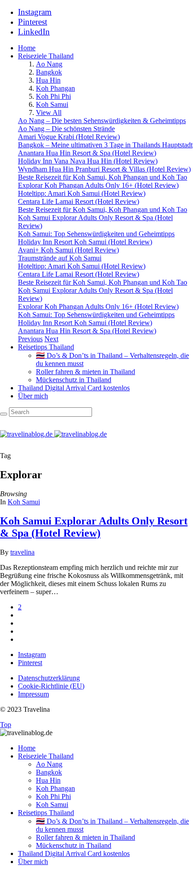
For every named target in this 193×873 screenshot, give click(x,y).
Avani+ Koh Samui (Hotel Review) (68, 250)
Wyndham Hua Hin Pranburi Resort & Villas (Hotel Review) (104, 169)
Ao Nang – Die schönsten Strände (66, 128)
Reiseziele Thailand (46, 56)
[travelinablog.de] (53, 434)
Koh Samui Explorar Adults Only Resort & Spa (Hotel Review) (94, 527)
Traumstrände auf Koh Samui (59, 258)
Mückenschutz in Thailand (73, 380)
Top (5, 724)
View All (48, 112)
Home (26, 48)
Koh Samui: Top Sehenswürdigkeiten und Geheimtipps (96, 234)
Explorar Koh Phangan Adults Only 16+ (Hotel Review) (98, 185)
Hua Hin (48, 80)
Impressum (33, 694)
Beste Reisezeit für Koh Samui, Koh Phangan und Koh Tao (102, 177)
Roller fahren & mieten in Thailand (85, 371)
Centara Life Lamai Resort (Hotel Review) (78, 201)
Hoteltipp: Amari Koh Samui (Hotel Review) (81, 193)
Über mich (33, 396)
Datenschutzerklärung (49, 678)
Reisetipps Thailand (46, 347)
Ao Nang (49, 64)
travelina (22, 552)
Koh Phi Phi (53, 96)
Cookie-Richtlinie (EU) (51, 686)
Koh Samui (52, 104)
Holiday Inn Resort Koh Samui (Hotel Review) (85, 242)
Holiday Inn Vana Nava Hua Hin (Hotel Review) (88, 161)
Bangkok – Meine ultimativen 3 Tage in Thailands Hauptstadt (105, 145)
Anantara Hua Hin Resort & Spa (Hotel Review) (87, 153)
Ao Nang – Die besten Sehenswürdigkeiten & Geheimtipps (102, 120)
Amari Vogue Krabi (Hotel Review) (69, 137)
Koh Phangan (55, 88)
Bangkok (49, 72)
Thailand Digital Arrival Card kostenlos (74, 388)
